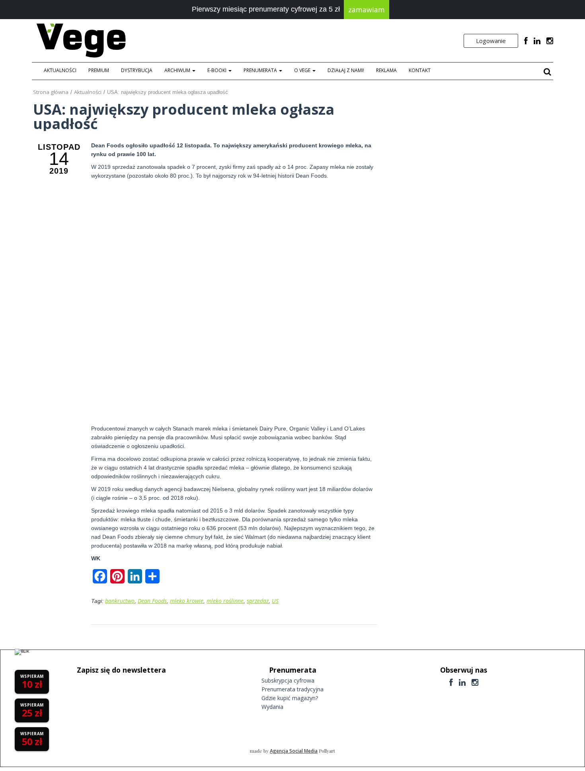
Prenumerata (261, 70)
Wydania (272, 706)
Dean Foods (152, 601)
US (275, 601)
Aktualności (60, 70)
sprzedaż (258, 601)
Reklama (386, 70)
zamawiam (366, 9)
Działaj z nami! (346, 70)
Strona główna (50, 92)
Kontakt (420, 70)
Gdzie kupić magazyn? (289, 698)
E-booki (217, 70)
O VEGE (303, 70)
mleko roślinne (225, 601)
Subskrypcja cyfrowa (287, 680)
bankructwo (120, 601)
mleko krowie (186, 601)
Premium (98, 70)
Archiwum (177, 70)
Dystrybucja (136, 70)
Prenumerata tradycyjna (292, 689)
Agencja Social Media (294, 751)
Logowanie (491, 41)
